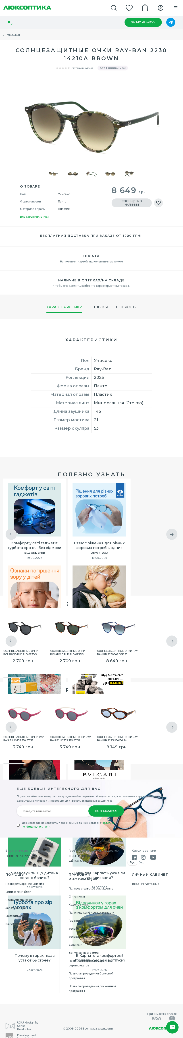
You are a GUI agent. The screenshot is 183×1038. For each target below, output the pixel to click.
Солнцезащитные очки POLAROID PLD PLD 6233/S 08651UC (67, 652)
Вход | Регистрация (145, 883)
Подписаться (106, 811)
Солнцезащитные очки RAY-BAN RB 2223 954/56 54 (118, 738)
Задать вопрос (16, 908)
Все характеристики (34, 216)
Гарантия (75, 920)
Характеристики (64, 307)
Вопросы (126, 307)
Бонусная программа (84, 952)
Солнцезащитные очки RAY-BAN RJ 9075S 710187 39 (71, 738)
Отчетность (77, 896)
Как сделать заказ (18, 924)
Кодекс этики (78, 904)
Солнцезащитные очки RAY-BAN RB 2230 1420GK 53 (118, 652)
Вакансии (75, 944)
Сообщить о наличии (132, 202)
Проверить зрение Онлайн (25, 883)
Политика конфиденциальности (91, 912)
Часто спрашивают (19, 900)
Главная (13, 35)
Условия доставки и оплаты (88, 928)
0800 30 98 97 (17, 856)
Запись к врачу (143, 22)
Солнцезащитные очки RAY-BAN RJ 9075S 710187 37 (24, 738)
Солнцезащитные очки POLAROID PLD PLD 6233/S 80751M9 (20, 652)
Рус (132, 862)
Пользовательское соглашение (91, 888)
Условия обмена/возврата (87, 936)
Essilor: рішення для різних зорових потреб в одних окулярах (99, 548)
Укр (141, 862)
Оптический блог (18, 892)
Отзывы (99, 307)
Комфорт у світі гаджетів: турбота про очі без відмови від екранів (34, 548)
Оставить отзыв (82, 68)
